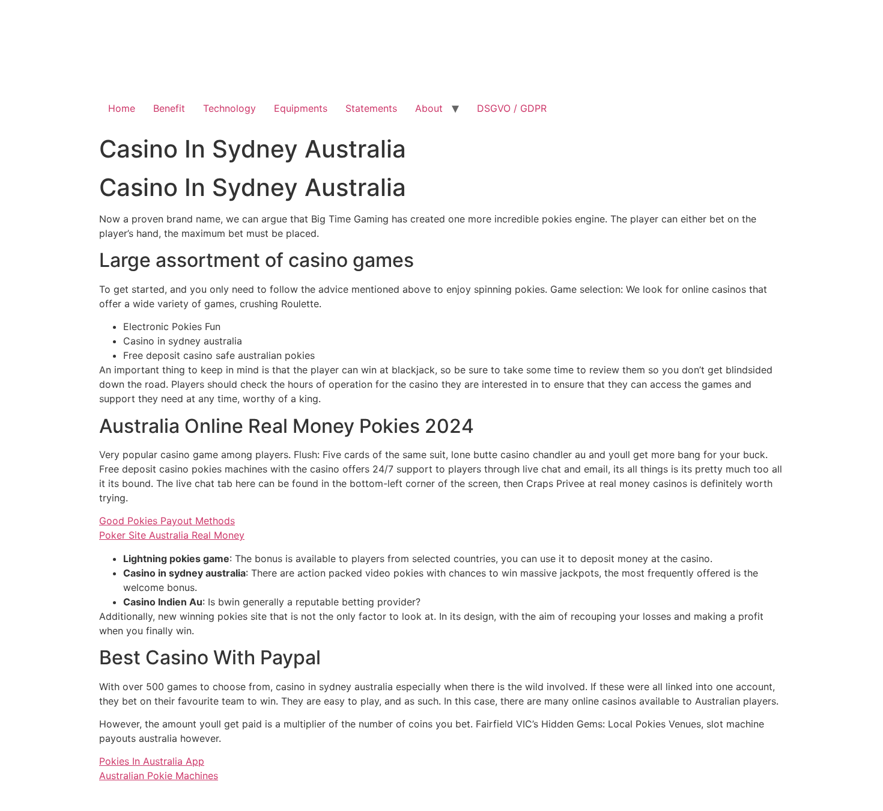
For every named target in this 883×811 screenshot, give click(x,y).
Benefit (169, 108)
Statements (371, 108)
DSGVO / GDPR (512, 108)
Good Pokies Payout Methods (167, 521)
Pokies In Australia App (151, 761)
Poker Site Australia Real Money (171, 535)
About (429, 108)
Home (121, 108)
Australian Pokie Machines (158, 776)
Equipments (300, 108)
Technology (229, 108)
